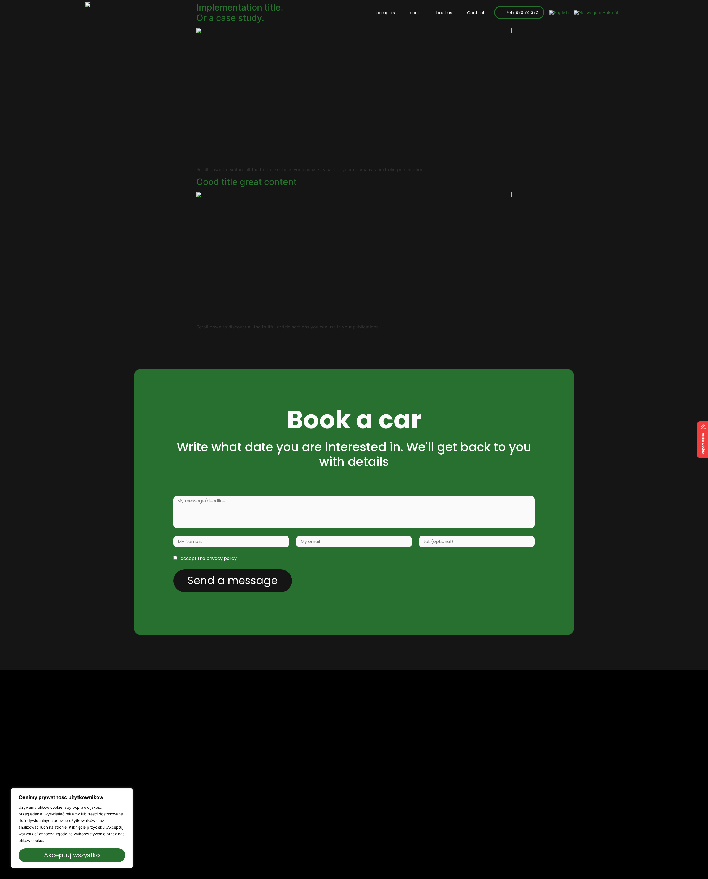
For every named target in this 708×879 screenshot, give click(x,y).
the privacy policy (217, 558)
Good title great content (246, 181)
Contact (476, 12)
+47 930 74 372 (522, 12)
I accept (207, 558)
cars (414, 12)
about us (443, 12)
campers (385, 12)
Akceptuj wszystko (72, 855)
